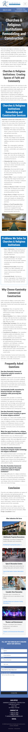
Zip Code (3, 663)
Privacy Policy (10, 728)
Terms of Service (17, 728)
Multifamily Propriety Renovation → (12, 544)
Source (2, 667)
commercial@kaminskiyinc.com (15, 716)
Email (2, 652)
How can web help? (6, 673)
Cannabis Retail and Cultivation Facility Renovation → (13, 602)
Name (2, 648)
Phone (2, 657)
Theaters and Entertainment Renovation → (13, 632)
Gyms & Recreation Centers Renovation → (13, 572)
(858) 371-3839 (14, 712)
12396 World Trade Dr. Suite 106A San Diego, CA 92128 (14, 706)
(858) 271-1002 (14, 714)
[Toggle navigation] (25, 3)
